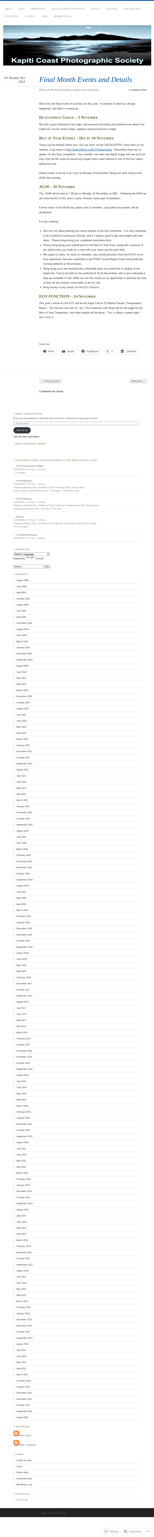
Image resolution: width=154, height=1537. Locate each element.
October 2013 (23, 1258)
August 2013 (22, 1270)
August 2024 (22, 629)
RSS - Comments (27, 1445)
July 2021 (21, 776)
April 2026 (21, 592)
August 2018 (22, 953)
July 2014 (21, 1215)
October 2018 (23, 941)
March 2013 (22, 1301)
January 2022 (23, 745)
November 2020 (24, 812)
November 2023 (24, 653)
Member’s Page (62, 16)
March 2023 (22, 690)
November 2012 (24, 1326)
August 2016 (22, 1075)
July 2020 (21, 837)
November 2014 (24, 1191)
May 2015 (21, 1160)
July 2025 (21, 611)
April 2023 (21, 684)
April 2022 (21, 733)
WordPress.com (24, 1484)
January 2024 (23, 647)
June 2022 (21, 721)
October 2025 (23, 598)
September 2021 (24, 763)
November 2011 (24, 1399)
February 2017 (23, 1038)
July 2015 (21, 1148)
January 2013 (23, 1313)
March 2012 (22, 1374)
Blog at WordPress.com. (55, 1512)
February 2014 (23, 1246)
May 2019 (21, 898)
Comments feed (24, 1478)
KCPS (54, 90)
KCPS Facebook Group (31, 444)
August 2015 (22, 1142)
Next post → (138, 381)
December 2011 (24, 1393)
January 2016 (23, 1118)
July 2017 (21, 1008)
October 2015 (23, 1130)
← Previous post (50, 381)
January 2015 (23, 1185)
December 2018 (24, 928)
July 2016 (21, 1081)
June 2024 (21, 635)
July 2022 (21, 715)
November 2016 (24, 1057)
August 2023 (22, 666)
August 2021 (22, 769)
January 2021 (23, 806)
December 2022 (24, 696)
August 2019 (22, 885)
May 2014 (21, 1228)
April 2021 (21, 794)
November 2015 (24, 1124)
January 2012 (23, 1387)
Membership (38, 9)
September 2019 (24, 879)
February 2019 (23, 916)
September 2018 (24, 947)
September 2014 (24, 1203)
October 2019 (23, 873)
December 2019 (24, 861)
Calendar (66, 90)
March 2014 (22, 1240)
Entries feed (22, 1472)
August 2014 (22, 1209)
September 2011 (24, 1411)
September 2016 (24, 1069)
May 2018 (21, 965)
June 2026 (21, 586)
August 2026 (22, 580)
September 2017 (24, 996)
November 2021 (24, 751)
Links (45, 16)
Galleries (111, 9)
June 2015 (21, 1154)
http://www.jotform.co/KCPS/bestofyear (89, 149)
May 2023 (21, 678)
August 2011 (22, 1417)
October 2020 (23, 818)
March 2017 (22, 1032)
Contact (30, 16)
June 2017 (21, 1014)
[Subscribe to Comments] (16, 1445)
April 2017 (21, 1026)
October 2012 (23, 1332)
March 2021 (22, 800)
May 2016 (21, 1093)
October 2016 (23, 1063)
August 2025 (22, 605)
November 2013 (24, 1252)
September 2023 (24, 660)
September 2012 (24, 1338)
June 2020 (21, 843)
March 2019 (22, 910)
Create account (23, 1460)
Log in (19, 1466)
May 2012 (21, 1362)
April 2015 (21, 1167)
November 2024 (24, 623)
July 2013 (21, 1277)
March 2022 (22, 739)
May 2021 (21, 788)
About (9, 9)
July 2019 (21, 892)
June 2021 (21, 782)
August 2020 (22, 831)
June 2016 (21, 1087)
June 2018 (21, 959)
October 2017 (23, 990)
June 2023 (21, 672)
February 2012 (23, 1381)
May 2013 (21, 1289)
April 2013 (21, 1295)
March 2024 (22, 641)
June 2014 (21, 1222)
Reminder (94, 90)
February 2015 (23, 1179)
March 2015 (22, 1173)
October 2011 (23, 1405)
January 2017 (23, 1044)
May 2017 (21, 1020)
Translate (39, 558)
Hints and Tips (132, 9)
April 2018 (21, 971)
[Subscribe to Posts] (16, 1435)
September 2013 (24, 1264)
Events (95, 9)
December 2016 (24, 1051)
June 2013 (21, 1283)
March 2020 (22, 849)
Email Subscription (29, 414)
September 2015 (24, 1136)
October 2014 (23, 1197)
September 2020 (24, 824)
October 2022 (23, 702)
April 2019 (21, 904)
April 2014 (21, 1234)
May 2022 (21, 727)
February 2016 (23, 1112)
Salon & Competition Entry (68, 9)
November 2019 (24, 867)
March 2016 (22, 1106)
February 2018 (23, 977)
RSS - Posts (25, 1435)
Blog (22, 9)
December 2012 (24, 1319)
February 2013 (23, 1307)
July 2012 (21, 1350)
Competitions (80, 90)
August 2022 (22, 708)
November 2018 (24, 934)
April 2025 (21, 617)
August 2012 (22, 1344)
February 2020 (23, 855)
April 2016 (21, 1099)
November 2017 (24, 983)
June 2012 (21, 1356)
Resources (12, 16)
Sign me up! (22, 430)
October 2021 (23, 757)
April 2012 (21, 1368)
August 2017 (22, 1002)
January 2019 (23, 922)
